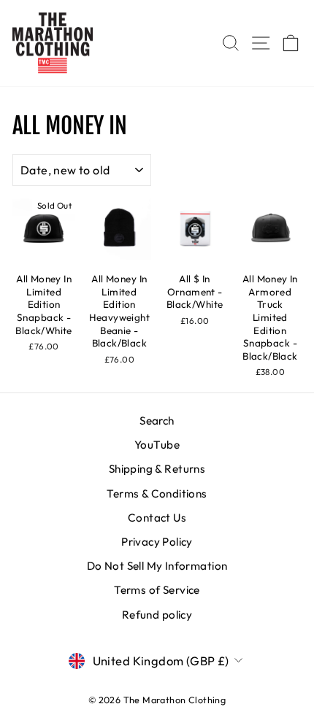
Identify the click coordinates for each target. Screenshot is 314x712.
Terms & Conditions (157, 493)
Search (156, 420)
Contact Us (157, 518)
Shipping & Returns (157, 469)
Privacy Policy (157, 542)
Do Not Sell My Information (157, 566)
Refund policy (157, 615)
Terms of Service (157, 590)
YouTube (157, 445)
